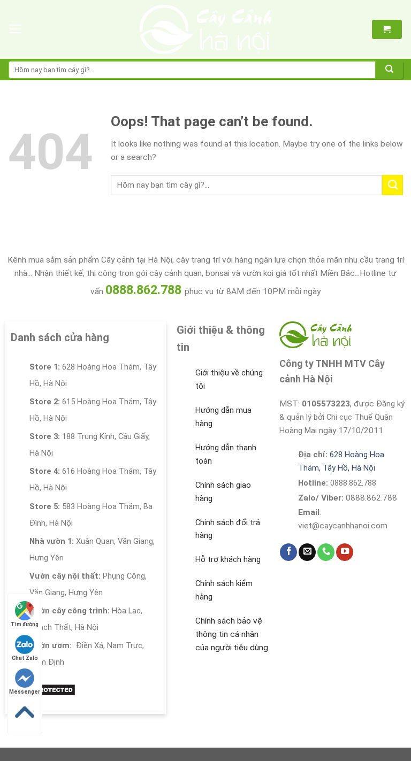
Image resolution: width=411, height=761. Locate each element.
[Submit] (389, 69)
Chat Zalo (25, 658)
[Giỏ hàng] (386, 29)
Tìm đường (25, 624)
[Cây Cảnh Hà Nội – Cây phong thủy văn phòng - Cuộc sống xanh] (206, 29)
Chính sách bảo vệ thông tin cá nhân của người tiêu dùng (231, 634)
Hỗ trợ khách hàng (228, 559)
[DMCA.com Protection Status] (43, 689)
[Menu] (15, 29)
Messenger (24, 692)
